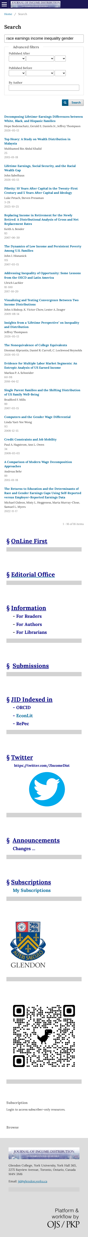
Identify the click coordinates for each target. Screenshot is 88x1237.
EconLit (24, 715)
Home (8, 14)
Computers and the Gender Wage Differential (37, 417)
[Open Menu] (4, 4)
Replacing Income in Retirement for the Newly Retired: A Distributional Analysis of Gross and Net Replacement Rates (41, 219)
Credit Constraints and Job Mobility (30, 439)
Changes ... (24, 848)
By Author (15, 82)
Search (76, 102)
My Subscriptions (32, 890)
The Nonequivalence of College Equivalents (35, 345)
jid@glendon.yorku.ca (32, 1181)
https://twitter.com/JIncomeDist (38, 765)
